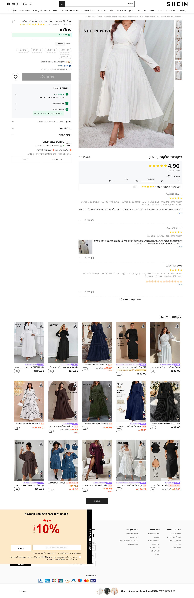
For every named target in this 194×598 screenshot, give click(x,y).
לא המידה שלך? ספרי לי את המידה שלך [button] (57, 70)
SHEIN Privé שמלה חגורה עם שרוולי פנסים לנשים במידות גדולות (97, 424)
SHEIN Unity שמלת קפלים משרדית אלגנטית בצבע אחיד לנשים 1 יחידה (165, 424)
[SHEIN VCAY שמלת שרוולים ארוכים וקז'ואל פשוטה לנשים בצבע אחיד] (97, 342)
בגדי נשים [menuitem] (142, 11)
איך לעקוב (155, 544)
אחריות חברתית (175, 541)
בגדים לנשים (169, 17)
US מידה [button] (61, 44)
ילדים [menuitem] (111, 11)
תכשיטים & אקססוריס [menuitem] (41, 11)
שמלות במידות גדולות (136, 17)
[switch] (135, 187)
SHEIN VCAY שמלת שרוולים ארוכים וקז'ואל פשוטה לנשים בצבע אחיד (97, 365)
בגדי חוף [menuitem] (132, 11)
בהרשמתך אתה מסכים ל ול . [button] (57, 553)
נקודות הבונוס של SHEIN (129, 541)
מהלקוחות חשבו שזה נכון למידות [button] (55, 62)
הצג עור (97, 501)
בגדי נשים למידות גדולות (155, 17)
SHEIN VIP (155, 551)
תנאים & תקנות (38, 553)
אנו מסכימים (91, 576)
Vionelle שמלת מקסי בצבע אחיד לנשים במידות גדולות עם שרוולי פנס (97, 485)
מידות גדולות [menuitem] (121, 11)
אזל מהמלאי (47, 76)
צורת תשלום (134, 537)
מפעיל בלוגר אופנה (174, 537)
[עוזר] (92, 220)
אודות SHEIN (176, 534)
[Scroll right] (8, 11)
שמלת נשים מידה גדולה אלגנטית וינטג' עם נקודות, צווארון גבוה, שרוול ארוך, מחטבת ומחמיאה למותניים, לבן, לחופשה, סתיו (28, 424)
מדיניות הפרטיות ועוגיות (54, 553)
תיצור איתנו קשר (132, 534)
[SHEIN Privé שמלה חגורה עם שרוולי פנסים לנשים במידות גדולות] (97, 401)
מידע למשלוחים (153, 534)
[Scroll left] (12, 11)
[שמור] (15, 77)
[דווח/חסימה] (80, 220)
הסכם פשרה (176, 547)
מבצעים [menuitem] (152, 11)
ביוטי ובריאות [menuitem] (25, 11)
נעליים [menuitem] (55, 11)
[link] (25, 4)
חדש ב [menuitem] (160, 11)
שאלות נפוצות (133, 544)
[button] (13, 4)
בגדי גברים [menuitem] (101, 11)
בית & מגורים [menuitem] (89, 11)
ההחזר (157, 554)
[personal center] (30, 4)
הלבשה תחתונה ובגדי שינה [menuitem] (70, 11)
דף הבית (179, 17)
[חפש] (62, 4)
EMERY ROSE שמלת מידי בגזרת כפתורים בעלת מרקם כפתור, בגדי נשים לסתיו (63, 483)
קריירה (178, 544)
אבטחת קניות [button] (58, 109)
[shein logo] (177, 4)
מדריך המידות (154, 547)
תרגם (180, 213)
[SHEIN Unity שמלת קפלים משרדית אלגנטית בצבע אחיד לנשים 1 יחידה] (165, 401)
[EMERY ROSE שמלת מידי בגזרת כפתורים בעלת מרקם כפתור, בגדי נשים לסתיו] (63, 460)
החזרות (156, 537)
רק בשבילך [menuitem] (170, 11)
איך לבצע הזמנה (153, 541)
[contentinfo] (53, 580)
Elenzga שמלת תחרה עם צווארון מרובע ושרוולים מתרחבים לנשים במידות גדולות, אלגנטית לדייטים (131, 485)
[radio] (65, 50)
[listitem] (165, 349)
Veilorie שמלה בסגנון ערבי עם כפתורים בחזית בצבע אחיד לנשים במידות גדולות (63, 426)
